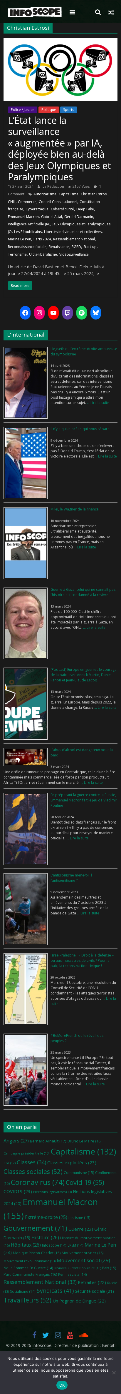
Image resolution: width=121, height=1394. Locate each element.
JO (10, 231)
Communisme (79, 1172)
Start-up (90, 246)
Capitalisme (68, 194)
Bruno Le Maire (84, 1141)
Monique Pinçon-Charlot (36, 1252)
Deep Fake (85, 209)
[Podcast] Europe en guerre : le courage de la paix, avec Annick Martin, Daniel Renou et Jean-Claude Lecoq (84, 675)
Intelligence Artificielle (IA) (29, 224)
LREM (75, 1245)
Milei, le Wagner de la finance (75, 509)
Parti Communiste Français (30, 1274)
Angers (16, 1140)
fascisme (79, 1217)
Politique (48, 109)
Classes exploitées (71, 1162)
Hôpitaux (26, 1245)
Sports (68, 109)
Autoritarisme (44, 194)
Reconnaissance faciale (27, 246)
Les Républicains (28, 231)
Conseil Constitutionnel (58, 201)
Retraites (92, 1282)
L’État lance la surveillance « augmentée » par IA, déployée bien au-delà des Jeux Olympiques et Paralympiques (59, 148)
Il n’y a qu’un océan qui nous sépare (80, 428)
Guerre (80, 1229)
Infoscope (54, 1245)
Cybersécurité (62, 209)
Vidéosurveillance (74, 254)
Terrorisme (17, 254)
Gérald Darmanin (78, 216)
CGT (10, 1163)
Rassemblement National (74, 239)
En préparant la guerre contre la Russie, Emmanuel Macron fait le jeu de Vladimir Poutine (84, 800)
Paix (109, 1267)
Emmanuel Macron (23, 216)
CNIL (12, 201)
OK (62, 1385)
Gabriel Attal (51, 216)
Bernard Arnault (48, 1141)
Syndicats (55, 1291)
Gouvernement (35, 1228)
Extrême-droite (46, 1217)
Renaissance (59, 246)
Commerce (27, 201)
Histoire (45, 1237)
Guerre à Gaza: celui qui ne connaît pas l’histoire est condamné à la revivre (83, 592)
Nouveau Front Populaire (77, 1268)
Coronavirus (38, 1182)
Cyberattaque (37, 209)
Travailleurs (27, 1300)
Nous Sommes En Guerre (28, 1267)
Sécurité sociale (94, 1291)
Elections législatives (52, 1192)
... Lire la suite (97, 402)
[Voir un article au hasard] (111, 12)
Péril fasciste (72, 1274)
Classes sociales (33, 1171)
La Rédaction (54, 186)
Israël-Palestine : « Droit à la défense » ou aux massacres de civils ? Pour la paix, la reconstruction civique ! (82, 960)
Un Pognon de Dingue (79, 1301)
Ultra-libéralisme (43, 254)
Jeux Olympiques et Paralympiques (81, 224)
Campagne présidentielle (26, 1153)
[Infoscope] (35, 12)
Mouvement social (83, 1260)
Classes (31, 1162)
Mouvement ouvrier (82, 1252)
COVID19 (18, 1191)
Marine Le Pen (19, 239)
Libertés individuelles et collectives (73, 231)
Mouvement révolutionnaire (30, 1261)
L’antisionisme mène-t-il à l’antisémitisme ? (72, 878)
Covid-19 (85, 1182)
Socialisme (23, 1291)
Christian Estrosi (94, 194)
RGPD (76, 246)
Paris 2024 (42, 239)
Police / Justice (22, 109)
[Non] (114, 1372)
